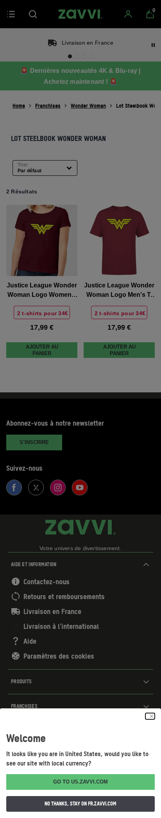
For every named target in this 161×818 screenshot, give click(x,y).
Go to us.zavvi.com (80, 782)
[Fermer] (150, 716)
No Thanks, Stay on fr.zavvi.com (80, 803)
